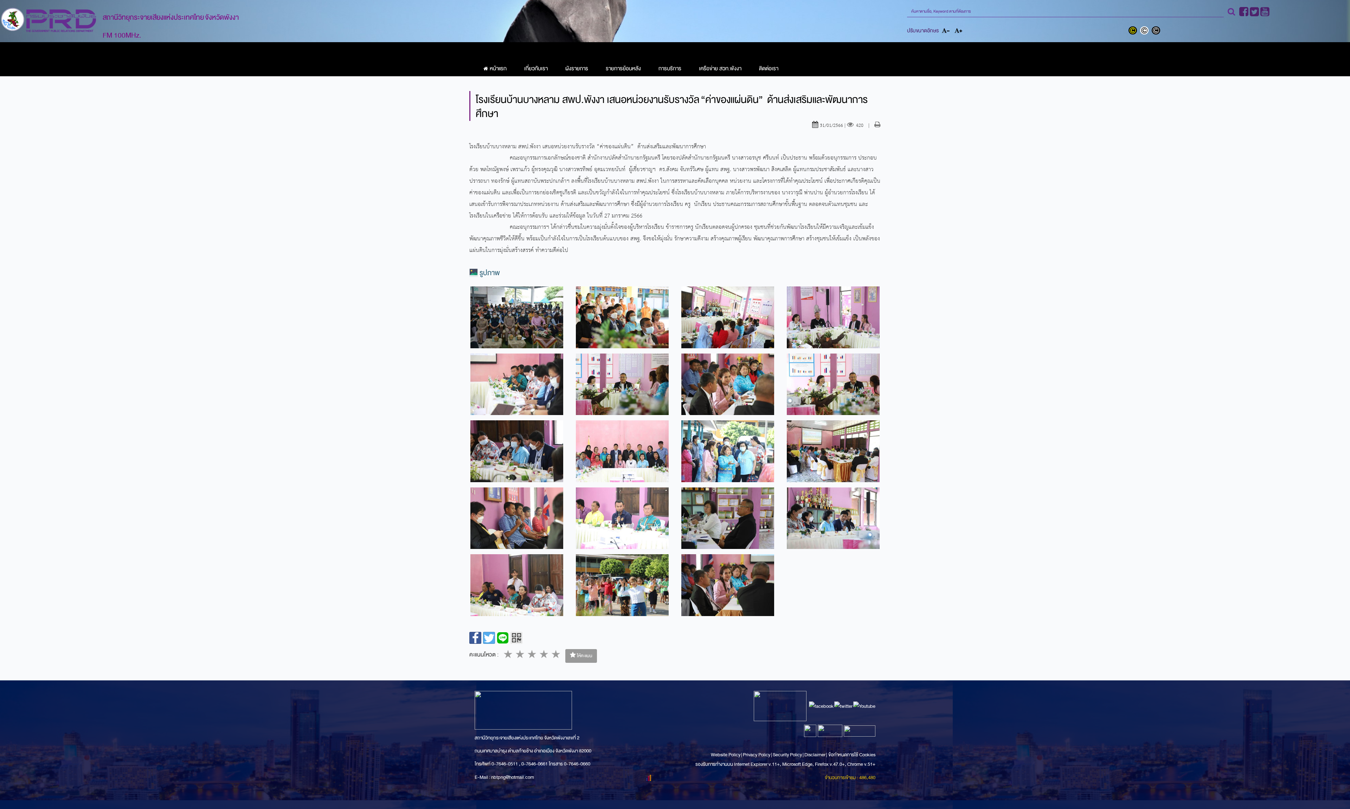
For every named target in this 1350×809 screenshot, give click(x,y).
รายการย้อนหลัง (623, 68)
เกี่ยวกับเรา (536, 68)
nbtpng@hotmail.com (512, 777)
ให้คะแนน (584, 656)
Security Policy (787, 755)
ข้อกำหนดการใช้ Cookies (851, 755)
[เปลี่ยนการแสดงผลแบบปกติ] (1146, 31)
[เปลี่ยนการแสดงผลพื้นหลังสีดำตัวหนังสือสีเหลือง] (1134, 31)
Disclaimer (815, 755)
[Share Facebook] (475, 638)
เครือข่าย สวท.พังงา (720, 68)
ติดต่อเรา (768, 68)
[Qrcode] (516, 638)
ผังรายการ (576, 68)
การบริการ (669, 68)
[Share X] (489, 638)
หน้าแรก (498, 68)
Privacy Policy (756, 755)
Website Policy (726, 755)
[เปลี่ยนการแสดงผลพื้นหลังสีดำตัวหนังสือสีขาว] (1157, 31)
